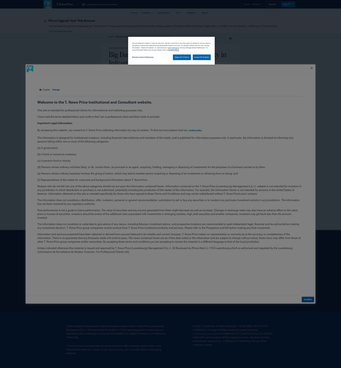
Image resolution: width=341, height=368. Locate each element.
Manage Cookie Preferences (142, 57)
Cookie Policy (173, 50)
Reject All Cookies (182, 57)
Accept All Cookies (201, 57)
